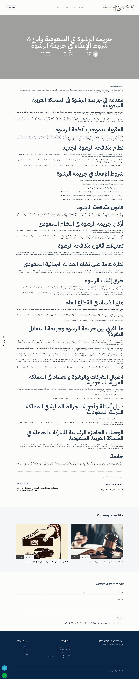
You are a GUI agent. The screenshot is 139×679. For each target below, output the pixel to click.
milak (88, 55)
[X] (110, 477)
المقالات (58, 7)
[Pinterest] (107, 477)
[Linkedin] (103, 477)
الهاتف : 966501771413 (64, 650)
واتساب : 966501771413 (64, 647)
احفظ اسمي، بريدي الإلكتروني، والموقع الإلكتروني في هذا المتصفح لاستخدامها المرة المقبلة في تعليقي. (93, 623)
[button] (3, 340)
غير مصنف (48, 55)
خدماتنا (67, 7)
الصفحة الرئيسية (78, 7)
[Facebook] (114, 477)
